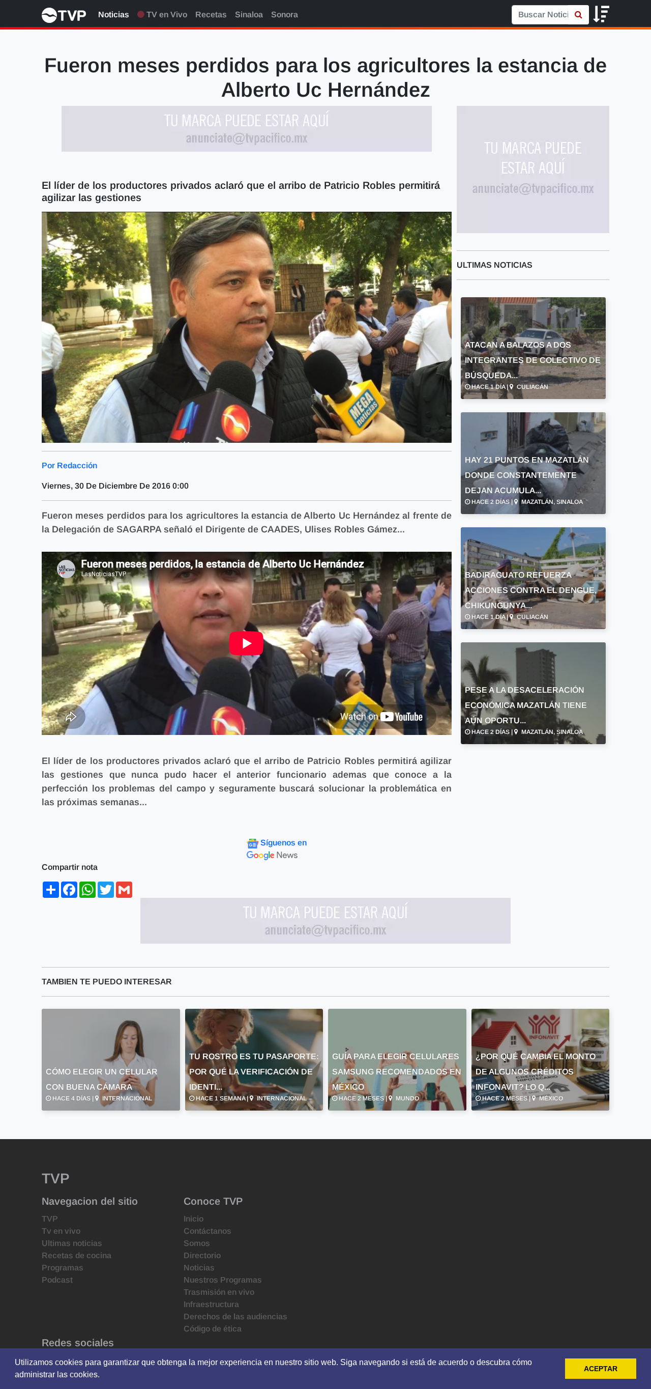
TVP (50, 1218)
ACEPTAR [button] (600, 1369)
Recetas (211, 14)
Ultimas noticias (72, 1243)
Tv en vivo (61, 1231)
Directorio (202, 1255)
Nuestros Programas (223, 1279)
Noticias (113, 14)
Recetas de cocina (76, 1255)
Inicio (193, 1218)
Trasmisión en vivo (219, 1292)
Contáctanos (207, 1231)
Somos (197, 1243)
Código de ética (213, 1328)
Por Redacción (69, 465)
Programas (62, 1267)
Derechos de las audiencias (235, 1316)
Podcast (57, 1279)
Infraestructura (211, 1304)
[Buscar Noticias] (578, 14)
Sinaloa (249, 14)
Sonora (284, 14)
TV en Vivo (165, 14)
